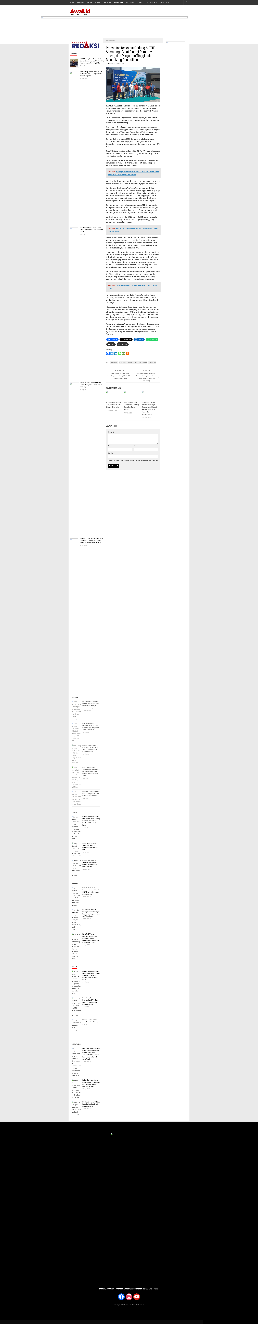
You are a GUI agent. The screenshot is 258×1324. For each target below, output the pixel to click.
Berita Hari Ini (114, 362)
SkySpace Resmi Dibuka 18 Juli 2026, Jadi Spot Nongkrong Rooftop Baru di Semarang (91, 385)
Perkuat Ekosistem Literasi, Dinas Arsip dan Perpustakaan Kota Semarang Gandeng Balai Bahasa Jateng (91, 1083)
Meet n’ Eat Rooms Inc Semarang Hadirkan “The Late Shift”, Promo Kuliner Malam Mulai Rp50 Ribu (91, 891)
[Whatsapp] (119, 353)
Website (110, 453)
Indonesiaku (118, 2)
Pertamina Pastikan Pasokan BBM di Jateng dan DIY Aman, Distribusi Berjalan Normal (91, 229)
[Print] (127, 353)
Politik (89, 2)
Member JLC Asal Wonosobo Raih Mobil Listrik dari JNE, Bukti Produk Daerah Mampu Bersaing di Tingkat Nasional (91, 540)
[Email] (123, 353)
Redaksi (110, 64)
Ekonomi (107, 2)
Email (136, 446)
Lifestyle (129, 2)
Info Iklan (110, 1288)
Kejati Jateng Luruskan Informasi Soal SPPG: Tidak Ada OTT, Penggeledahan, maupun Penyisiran (91, 74)
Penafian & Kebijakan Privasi (146, 1288)
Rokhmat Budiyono (132, 362)
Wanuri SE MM (152, 362)
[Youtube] (136, 1297)
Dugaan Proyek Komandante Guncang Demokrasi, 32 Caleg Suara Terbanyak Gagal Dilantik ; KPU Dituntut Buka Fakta (91, 821)
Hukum (97, 2)
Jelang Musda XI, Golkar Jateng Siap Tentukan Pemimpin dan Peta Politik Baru (90, 846)
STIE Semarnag (143, 362)
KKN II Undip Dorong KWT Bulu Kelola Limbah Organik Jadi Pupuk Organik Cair (91, 1104)
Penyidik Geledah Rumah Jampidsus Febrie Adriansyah (90, 1021)
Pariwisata (151, 2)
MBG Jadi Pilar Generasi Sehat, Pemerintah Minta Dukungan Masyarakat (113, 404)
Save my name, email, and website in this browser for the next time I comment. (134, 461)
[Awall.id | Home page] (80, 11)
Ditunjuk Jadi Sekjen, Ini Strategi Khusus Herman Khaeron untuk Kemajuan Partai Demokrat (89, 863)
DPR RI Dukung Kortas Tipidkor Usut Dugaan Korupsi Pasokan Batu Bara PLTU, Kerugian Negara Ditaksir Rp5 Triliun (92, 61)
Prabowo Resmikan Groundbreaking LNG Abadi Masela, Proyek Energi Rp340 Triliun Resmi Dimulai (90, 727)
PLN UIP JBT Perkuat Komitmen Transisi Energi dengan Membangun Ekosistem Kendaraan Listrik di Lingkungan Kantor (90, 938)
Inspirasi (140, 2)
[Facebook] (108, 353)
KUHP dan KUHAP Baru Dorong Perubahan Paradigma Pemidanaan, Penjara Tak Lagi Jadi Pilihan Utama (91, 913)
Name (110, 446)
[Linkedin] (115, 353)
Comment (111, 432)
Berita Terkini (122, 362)
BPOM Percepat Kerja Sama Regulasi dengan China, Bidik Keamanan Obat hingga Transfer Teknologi (90, 705)
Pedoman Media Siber (125, 1288)
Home (72, 2)
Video (162, 2)
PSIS (168, 2)
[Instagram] (129, 1297)
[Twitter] (111, 353)
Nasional (80, 2)
